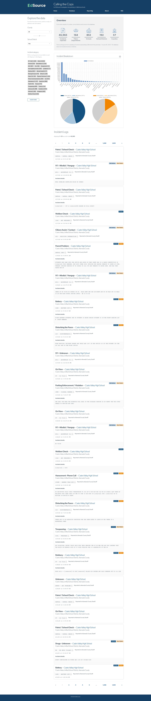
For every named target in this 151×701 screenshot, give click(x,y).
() (32, 61)
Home (55, 11)
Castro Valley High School (85, 150)
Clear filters (33, 99)
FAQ (122, 11)
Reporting (90, 11)
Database (72, 11)
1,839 (114, 143)
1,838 (104, 143)
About (107, 11)
